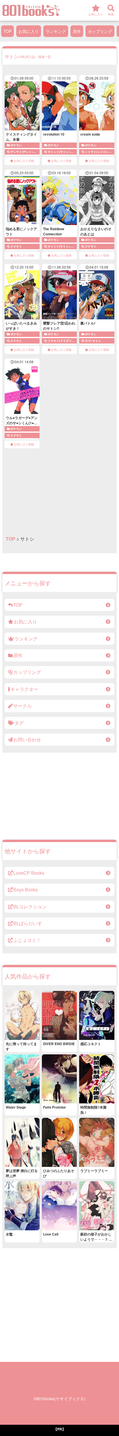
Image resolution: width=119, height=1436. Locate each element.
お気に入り (28, 31)
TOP (7, 31)
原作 (77, 31)
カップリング (100, 31)
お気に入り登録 (24, 161)
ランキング (56, 31)
